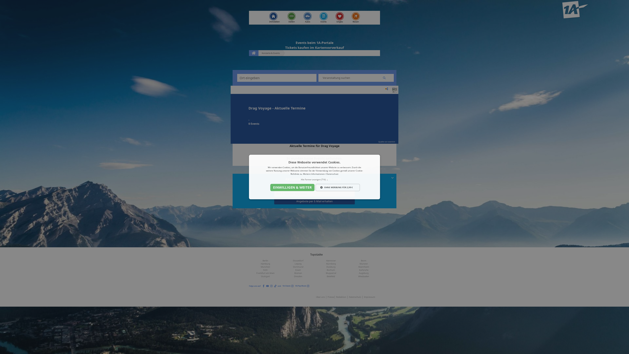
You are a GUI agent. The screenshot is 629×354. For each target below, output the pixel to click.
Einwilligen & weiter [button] (292, 187)
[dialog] (314, 177)
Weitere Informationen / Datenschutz (321, 174)
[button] (314, 179)
